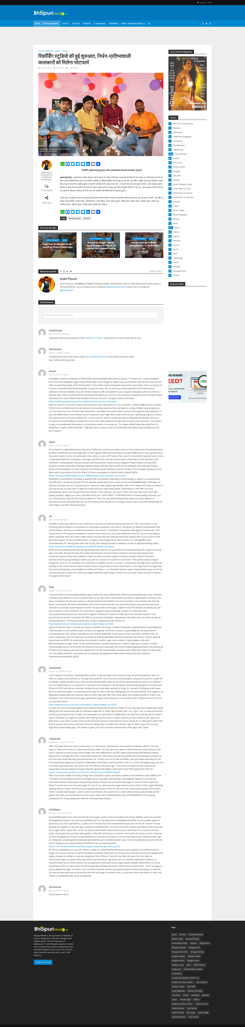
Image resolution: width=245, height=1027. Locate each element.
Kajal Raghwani (178, 991)
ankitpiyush (47, 177)
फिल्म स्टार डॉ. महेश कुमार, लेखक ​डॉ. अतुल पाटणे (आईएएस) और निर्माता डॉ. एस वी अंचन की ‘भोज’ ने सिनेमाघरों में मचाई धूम (101, 246)
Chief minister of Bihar (193, 969)
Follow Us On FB (43, 962)
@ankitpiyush (66, 290)
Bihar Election (199, 965)
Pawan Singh (185, 999)
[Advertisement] (187, 327)
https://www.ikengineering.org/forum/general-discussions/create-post (83, 401)
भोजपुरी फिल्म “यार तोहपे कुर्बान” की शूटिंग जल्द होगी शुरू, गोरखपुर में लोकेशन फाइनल (57, 245)
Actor (174, 934)
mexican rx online (94, 338)
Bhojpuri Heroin (197, 952)
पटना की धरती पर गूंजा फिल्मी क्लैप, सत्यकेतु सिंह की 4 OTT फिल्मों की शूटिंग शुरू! (144, 246)
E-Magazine (99, 23)
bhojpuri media (178, 960)
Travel (65, 51)
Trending (113, 23)
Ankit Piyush (47, 172)
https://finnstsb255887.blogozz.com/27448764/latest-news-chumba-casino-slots (87, 475)
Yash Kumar (193, 1017)
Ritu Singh (191, 1012)
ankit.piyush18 (47, 175)
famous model (178, 986)
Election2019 (202, 982)
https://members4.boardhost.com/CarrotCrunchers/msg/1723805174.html (84, 772)
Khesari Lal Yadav (195, 991)
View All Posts (155, 271)
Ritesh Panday (178, 1012)
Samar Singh (203, 1012)
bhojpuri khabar (178, 956)
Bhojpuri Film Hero (180, 952)
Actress (183, 934)
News (37, 23)
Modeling (195, 995)
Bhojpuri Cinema (179, 947)
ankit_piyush (47, 179)
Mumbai (205, 995)
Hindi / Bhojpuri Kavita (132, 23)
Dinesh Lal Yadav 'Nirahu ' (182, 982)
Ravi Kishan (192, 1008)
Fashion (87, 23)
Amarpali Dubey (192, 939)
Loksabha (176, 995)
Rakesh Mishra (178, 1008)
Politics (76, 23)
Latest (65, 23)
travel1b (87, 218)
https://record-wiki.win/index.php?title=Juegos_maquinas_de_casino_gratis (84, 846)
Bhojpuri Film (194, 947)
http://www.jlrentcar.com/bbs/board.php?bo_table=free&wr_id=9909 (81, 623)
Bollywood (176, 969)
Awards (193, 943)
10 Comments (46, 190)
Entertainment (51, 23)
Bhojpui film (205, 943)
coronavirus (177, 973)
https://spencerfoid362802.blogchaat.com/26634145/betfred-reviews (81, 546)
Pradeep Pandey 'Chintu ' (182, 1004)
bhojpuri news (193, 960)
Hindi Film (191, 986)
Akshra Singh (177, 939)
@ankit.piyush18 (115, 286)
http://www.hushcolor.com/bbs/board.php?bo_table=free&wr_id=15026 (83, 704)
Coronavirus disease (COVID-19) (185, 978)
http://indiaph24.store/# (96, 356)
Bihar (188, 965)
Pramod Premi (202, 1004)
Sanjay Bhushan (178, 1017)
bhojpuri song (177, 965)
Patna (174, 999)
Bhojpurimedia (75, 218)
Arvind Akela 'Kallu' (179, 943)
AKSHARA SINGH (196, 934)
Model (185, 995)
